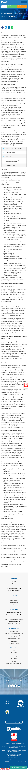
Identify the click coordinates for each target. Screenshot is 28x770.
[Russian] (9, 768)
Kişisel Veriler (10, 13)
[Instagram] (9, 685)
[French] (6, 768)
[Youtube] (18, 685)
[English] (4, 768)
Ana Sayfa (3, 13)
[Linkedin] (15, 685)
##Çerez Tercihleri (5, 769)
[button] (2, 27)
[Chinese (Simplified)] (2, 768)
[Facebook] (12, 685)
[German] (8, 768)
